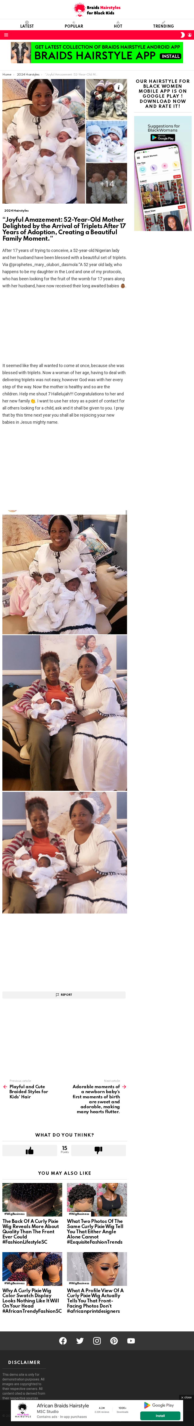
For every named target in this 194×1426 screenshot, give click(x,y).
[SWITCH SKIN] (182, 35)
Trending (163, 27)
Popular (74, 27)
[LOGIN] (190, 35)
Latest (27, 27)
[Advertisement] (64, 327)
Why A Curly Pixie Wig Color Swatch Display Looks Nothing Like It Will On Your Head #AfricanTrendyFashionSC (32, 1301)
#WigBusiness (14, 1214)
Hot (118, 27)
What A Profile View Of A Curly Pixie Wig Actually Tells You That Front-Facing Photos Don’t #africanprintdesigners (95, 1301)
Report (66, 995)
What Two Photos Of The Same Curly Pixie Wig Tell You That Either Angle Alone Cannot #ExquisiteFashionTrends (95, 1232)
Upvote (29, 1150)
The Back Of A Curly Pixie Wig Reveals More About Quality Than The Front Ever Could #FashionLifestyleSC (30, 1232)
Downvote (98, 1150)
